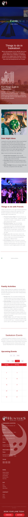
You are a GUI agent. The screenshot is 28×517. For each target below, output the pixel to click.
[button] (23, 3)
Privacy (15, 506)
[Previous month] (11, 355)
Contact (5, 492)
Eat (4, 482)
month (18, 361)
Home (11, 24)
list (22, 361)
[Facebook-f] (4, 462)
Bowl (4, 469)
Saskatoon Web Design (21, 506)
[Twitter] (9, 462)
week (13, 361)
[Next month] (14, 355)
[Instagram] (6, 462)
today (18, 355)
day (8, 361)
